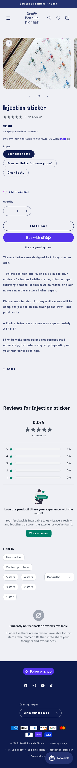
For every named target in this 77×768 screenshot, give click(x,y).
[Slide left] (29, 96)
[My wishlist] (58, 17)
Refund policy (16, 749)
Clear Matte (16, 172)
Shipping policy (36, 749)
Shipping (8, 131)
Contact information (61, 749)
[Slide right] (47, 96)
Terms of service (41, 756)
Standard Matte (19, 153)
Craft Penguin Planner (32, 743)
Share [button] (11, 368)
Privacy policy (58, 743)
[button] (8, 17)
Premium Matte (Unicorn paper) (30, 163)
